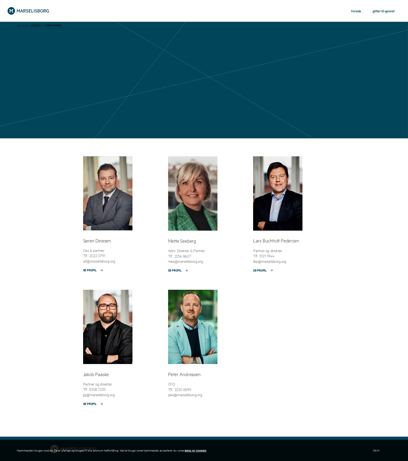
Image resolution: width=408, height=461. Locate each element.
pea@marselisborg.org (185, 394)
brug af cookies (195, 450)
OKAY (376, 450)
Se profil (90, 269)
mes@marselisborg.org (185, 261)
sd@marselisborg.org (99, 260)
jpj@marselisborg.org (99, 394)
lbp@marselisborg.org (269, 260)
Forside (36, 25)
